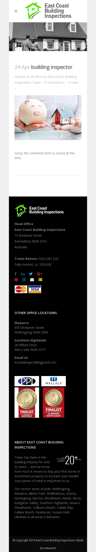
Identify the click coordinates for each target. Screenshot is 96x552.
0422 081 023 (48, 258)
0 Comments (54, 82)
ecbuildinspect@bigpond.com (35, 362)
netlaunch (50, 548)
